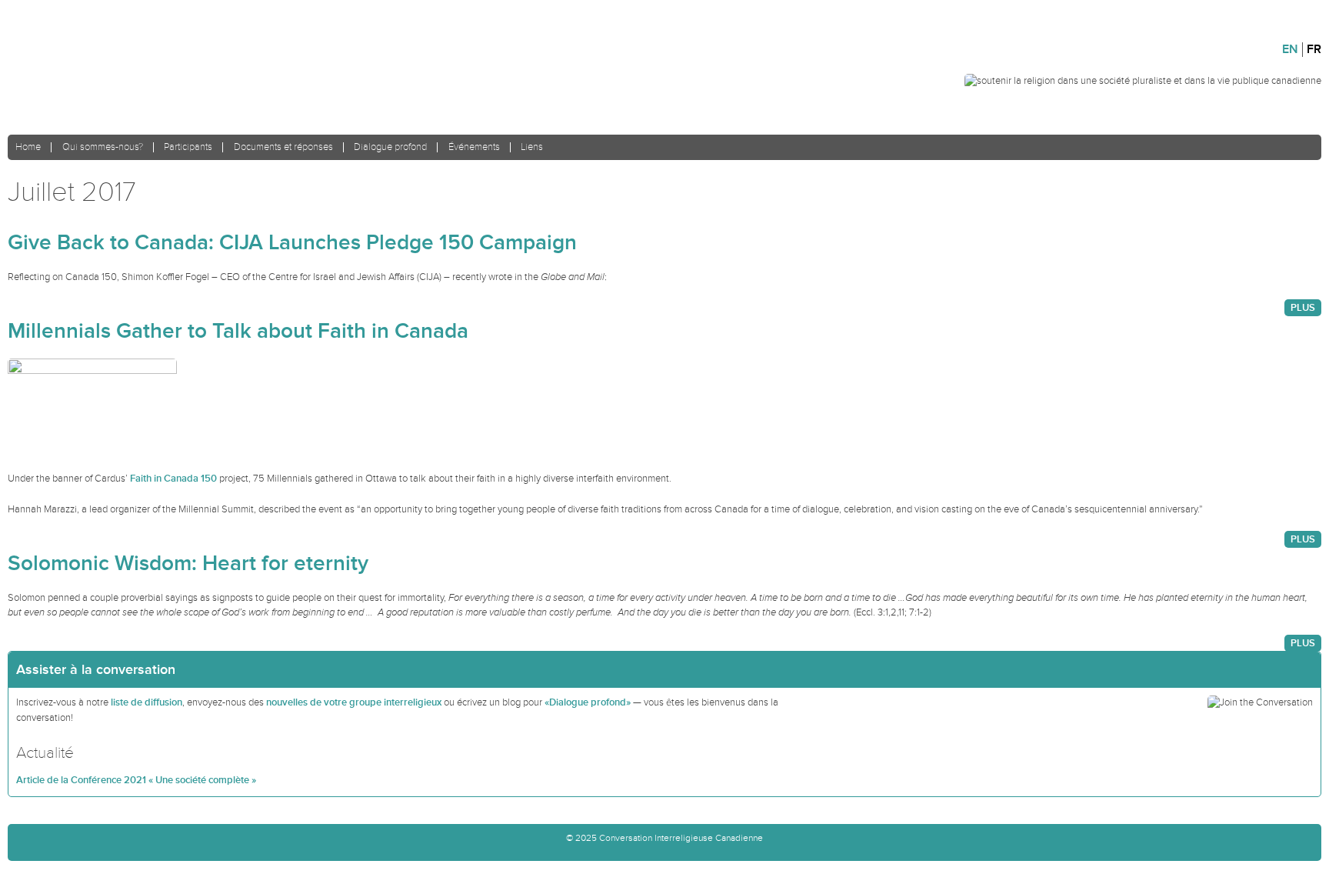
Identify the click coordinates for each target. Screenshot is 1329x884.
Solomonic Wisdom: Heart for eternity (188, 563)
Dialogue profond (390, 147)
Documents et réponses (283, 147)
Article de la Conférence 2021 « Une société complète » (136, 780)
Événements (474, 147)
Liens (532, 147)
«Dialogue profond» (588, 702)
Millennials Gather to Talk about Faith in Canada (238, 331)
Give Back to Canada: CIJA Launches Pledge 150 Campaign (292, 242)
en (1290, 49)
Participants (188, 147)
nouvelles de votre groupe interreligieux (353, 702)
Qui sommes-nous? (102, 147)
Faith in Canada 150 (173, 478)
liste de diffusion (146, 702)
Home (28, 147)
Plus (1303, 308)
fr (1314, 49)
